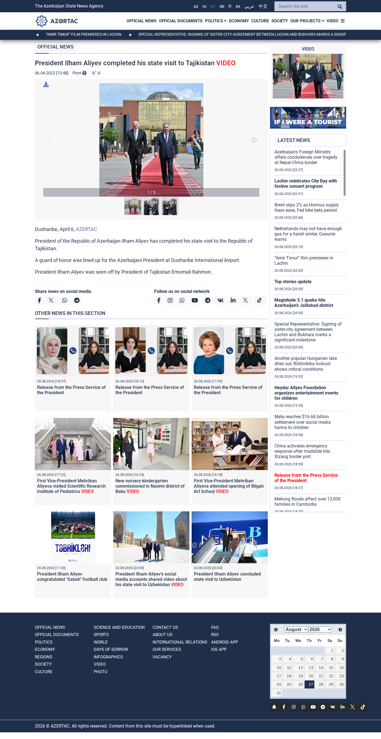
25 (289, 684)
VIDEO (332, 20)
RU (204, 6)
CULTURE (260, 20)
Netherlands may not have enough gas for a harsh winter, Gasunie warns (308, 234)
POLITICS (214, 20)
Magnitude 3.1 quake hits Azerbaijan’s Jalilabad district (303, 302)
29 (331, 684)
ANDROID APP (224, 642)
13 (311, 667)
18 (289, 676)
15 (331, 667)
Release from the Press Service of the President (306, 478)
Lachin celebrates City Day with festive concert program (305, 183)
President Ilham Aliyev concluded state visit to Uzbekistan (227, 576)
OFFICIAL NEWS (141, 20)
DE (222, 6)
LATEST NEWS (294, 140)
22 (331, 676)
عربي (249, 6)
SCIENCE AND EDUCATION (119, 627)
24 (279, 684)
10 (279, 667)
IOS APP (218, 649)
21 (321, 676)
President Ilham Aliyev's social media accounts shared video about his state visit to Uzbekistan (151, 579)
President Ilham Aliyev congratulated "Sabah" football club (72, 576)
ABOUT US (162, 634)
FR (230, 6)
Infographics (108, 656)
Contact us (165, 627)
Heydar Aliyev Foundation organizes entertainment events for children (306, 393)
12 (300, 667)
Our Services (167, 649)
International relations (180, 642)
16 (341, 667)
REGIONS (43, 656)
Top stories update (293, 281)
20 (311, 676)
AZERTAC (86, 229)
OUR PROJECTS (306, 20)
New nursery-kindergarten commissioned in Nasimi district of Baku (150, 486)
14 (321, 667)
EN (213, 6)
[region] (310, 330)
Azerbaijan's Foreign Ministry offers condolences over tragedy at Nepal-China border (305, 157)
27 (311, 684)
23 (341, 676)
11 (289, 667)
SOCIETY (279, 20)
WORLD (101, 642)
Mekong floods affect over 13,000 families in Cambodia (307, 501)
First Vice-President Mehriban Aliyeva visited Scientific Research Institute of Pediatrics (71, 486)
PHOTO (100, 671)
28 (321, 684)
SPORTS (101, 634)
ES (238, 6)
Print (77, 73)
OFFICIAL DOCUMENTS (180, 20)
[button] (151, 140)
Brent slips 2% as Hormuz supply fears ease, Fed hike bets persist (306, 207)
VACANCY (162, 656)
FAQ (215, 627)
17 (279, 676)
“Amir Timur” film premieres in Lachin (62, 34)
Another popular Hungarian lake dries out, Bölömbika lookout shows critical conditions (305, 364)
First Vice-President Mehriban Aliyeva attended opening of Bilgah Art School (229, 486)
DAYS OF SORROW (111, 649)
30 (341, 684)
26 (300, 684)
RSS (215, 634)
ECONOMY (239, 20)
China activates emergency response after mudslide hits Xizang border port (302, 451)
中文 (263, 6)
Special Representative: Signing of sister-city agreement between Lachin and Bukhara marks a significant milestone (238, 34)
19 (300, 676)
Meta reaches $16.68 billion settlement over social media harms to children (302, 422)
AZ (196, 6)
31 (279, 693)
